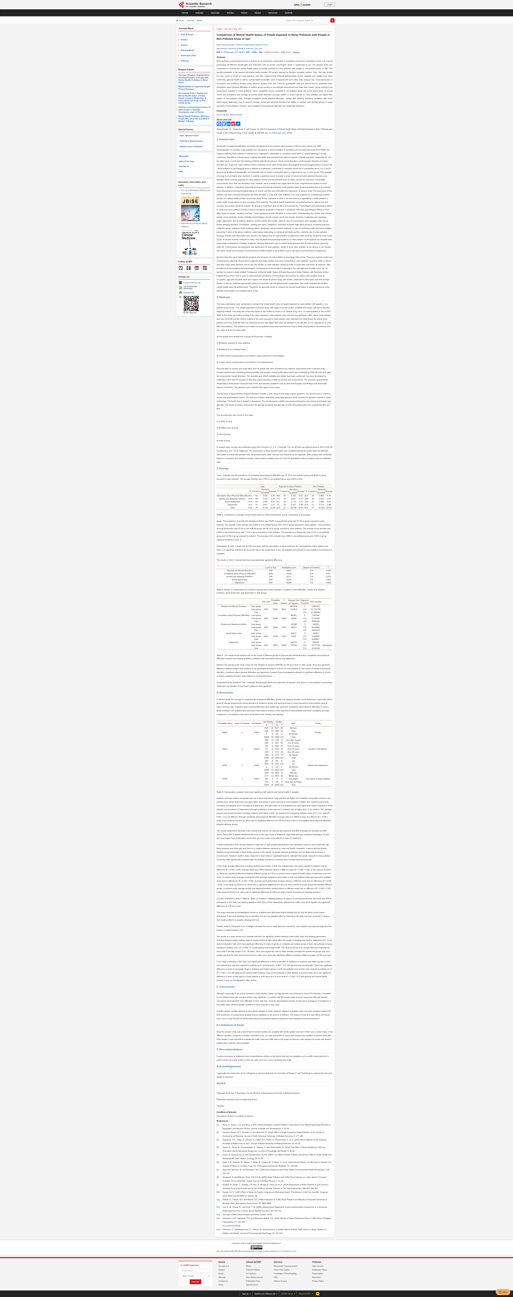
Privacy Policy (318, 1281)
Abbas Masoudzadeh (225, 45)
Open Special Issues (189, 135)
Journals (215, 12)
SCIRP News (287, 1294)
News (244, 12)
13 (218, 898)
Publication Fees (188, 55)
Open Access (317, 1266)
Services (272, 12)
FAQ (181, 171)
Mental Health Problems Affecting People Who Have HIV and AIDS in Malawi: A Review (193, 118)
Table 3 (232, 560)
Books (230, 12)
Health (219, 29)
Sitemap (221, 1277)
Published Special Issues (191, 141)
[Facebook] (189, 268)
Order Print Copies (281, 1270)
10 (237, 276)
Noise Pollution (223, 115)
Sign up (245, 1294)
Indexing (185, 61)
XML (261, 52)
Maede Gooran (261, 45)
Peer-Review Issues (254, 1277)
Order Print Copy (186, 161)
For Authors (251, 1273)
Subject (221, 1270)
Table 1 (220, 475)
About (257, 12)
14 (241, 930)
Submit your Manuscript (264, 1294)
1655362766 (188, 293)
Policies (316, 1262)
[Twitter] (181, 268)
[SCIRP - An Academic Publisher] (195, 4)
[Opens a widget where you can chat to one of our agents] (503, 1292)
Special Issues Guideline (191, 146)
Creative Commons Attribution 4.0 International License (276, 1251)
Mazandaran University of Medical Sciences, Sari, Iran (239, 48)
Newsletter (184, 156)
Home (185, 12)
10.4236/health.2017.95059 (232, 52)
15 (324, 940)
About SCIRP (253, 1262)
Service (278, 1262)
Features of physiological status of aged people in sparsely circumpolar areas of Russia (194, 109)
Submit (288, 12)
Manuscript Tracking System (286, 1266)
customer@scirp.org (191, 283)
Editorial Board (187, 50)
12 (226, 856)
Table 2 (233, 546)
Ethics (248, 1266)
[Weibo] (205, 268)
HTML (254, 52)
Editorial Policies (253, 1270)
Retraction (316, 1277)
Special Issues (252, 1285)
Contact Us (184, 166)
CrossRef (227, 1226)
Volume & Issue (280, 1281)
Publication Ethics (319, 1270)
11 (300, 838)
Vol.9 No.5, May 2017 (233, 29)
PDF (248, 52)
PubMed (236, 1226)
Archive (184, 45)
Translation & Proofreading (285, 1273)
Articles (199, 12)
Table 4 (244, 682)
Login (330, 4)
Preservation (317, 1273)
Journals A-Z (223, 1266)
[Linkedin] (197, 268)
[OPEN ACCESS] (302, 4)
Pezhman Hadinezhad (245, 45)
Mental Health (236, 115)
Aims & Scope (187, 34)
